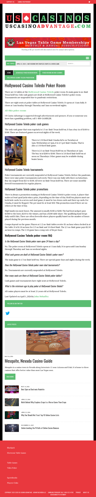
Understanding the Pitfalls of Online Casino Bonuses (40, 428)
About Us (86, 492)
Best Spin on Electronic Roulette (32, 389)
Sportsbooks (12, 478)
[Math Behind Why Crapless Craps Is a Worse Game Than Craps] (12, 404)
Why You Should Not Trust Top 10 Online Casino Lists (40, 415)
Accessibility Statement (58, 495)
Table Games (12, 463)
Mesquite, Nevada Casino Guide (28, 361)
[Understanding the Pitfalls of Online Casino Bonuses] (12, 430)
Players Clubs (12, 483)
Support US (10, 2)
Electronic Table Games (16, 453)
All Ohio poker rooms (15, 110)
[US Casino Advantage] (48, 20)
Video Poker (12, 468)
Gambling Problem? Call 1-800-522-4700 (60, 492)
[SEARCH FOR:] (78, 63)
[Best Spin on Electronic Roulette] (12, 391)
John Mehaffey (41, 296)
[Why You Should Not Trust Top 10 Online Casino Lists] (12, 417)
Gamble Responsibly (24, 2)
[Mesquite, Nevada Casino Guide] (48, 353)
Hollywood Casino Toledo (41, 92)
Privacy (78, 492)
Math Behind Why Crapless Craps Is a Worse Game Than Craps (43, 402)
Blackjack (11, 448)
